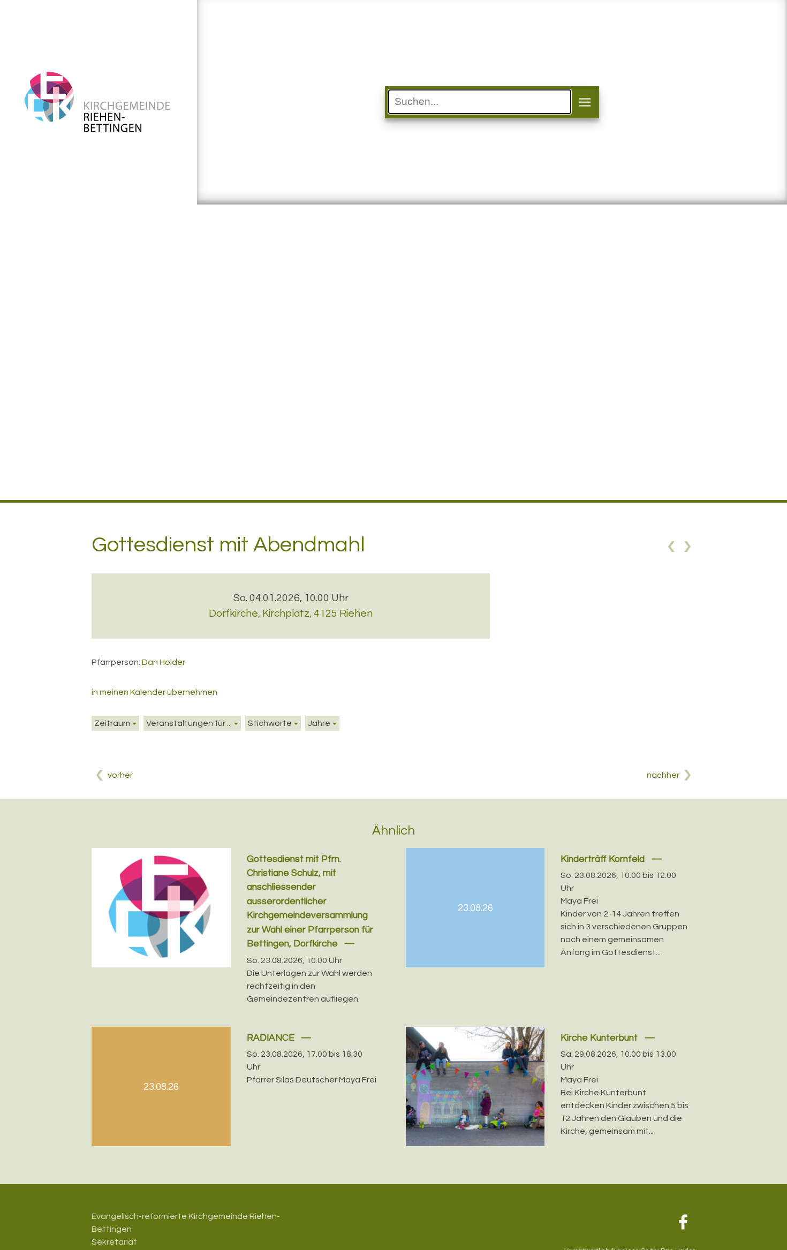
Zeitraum (112, 723)
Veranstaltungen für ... (189, 723)
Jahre (319, 723)
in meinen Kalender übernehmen (154, 692)
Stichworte (270, 723)
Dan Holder (163, 662)
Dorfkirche (291, 613)
